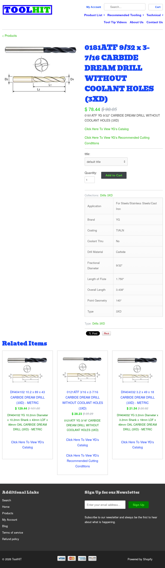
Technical (155, 15)
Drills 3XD (106, 195)
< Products (9, 35)
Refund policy (10, 539)
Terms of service (12, 532)
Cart (157, 7)
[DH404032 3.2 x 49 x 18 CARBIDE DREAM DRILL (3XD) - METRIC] (137, 372)
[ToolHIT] (27, 10)
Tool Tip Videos (115, 22)
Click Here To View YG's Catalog (107, 129)
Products (7, 513)
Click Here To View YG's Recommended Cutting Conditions (82, 460)
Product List (94, 15)
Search (6, 500)
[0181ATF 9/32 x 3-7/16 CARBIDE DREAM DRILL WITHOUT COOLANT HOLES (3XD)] (41, 69)
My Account (93, 7)
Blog (5, 526)
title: (87, 154)
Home (5, 507)
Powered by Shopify (140, 559)
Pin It (106, 333)
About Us (137, 22)
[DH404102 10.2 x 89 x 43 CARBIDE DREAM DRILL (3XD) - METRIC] (27, 372)
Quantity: (91, 173)
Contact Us (155, 22)
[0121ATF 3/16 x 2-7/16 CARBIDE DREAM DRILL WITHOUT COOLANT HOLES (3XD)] (82, 372)
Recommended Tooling (125, 15)
